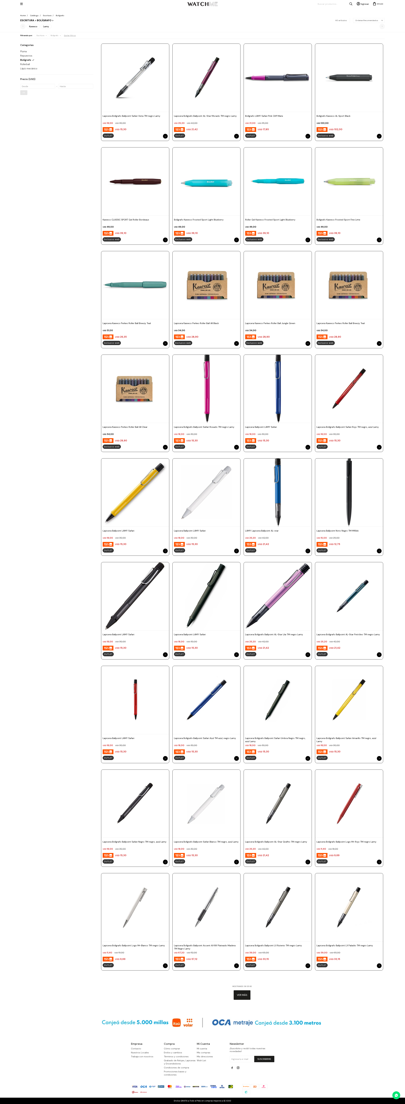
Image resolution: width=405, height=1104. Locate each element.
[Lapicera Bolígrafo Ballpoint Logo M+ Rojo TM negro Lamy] (349, 804)
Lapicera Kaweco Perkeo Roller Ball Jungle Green (270, 323)
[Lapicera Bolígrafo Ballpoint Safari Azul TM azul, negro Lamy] (206, 700)
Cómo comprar (172, 1048)
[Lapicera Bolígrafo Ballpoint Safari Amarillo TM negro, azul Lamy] (349, 700)
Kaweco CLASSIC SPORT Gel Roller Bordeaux (126, 219)
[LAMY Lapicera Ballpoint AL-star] (278, 492)
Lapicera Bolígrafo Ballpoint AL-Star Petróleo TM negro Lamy (348, 634)
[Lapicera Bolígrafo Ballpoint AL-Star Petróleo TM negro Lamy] (349, 596)
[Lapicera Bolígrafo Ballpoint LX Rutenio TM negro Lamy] (278, 907)
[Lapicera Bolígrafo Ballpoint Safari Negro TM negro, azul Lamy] (135, 804)
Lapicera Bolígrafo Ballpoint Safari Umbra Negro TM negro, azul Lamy (275, 740)
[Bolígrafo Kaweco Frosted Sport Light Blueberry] (206, 181)
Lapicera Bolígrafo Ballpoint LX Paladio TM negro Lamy (345, 945)
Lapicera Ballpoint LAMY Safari (261, 427)
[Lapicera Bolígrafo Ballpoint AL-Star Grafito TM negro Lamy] (278, 804)
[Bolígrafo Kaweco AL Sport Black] (349, 78)
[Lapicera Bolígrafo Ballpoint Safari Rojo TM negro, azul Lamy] (349, 389)
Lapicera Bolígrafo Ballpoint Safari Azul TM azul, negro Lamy (205, 738)
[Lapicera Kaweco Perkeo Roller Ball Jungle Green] (278, 285)
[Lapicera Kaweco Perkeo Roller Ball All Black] (206, 285)
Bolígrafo (54, 35)
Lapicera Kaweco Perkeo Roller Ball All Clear (125, 427)
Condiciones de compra (176, 1067)
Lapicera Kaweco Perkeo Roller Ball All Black (196, 323)
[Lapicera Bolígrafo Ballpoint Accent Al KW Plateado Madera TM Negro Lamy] (206, 907)
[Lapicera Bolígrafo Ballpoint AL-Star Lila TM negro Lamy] (278, 596)
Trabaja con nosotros (142, 1056)
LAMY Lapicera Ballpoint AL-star (262, 530)
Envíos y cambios (173, 1052)
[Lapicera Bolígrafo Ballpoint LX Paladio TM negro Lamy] (349, 907)
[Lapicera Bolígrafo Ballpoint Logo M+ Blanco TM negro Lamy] (135, 907)
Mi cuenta (202, 1048)
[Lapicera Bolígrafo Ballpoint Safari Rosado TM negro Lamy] (206, 389)
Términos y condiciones (176, 1056)
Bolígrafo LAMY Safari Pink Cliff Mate (264, 116)
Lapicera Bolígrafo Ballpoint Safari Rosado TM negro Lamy (204, 427)
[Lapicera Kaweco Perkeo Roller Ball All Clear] (135, 389)
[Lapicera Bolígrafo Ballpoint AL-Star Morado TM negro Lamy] (206, 78)
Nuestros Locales (140, 1052)
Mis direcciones (205, 1056)
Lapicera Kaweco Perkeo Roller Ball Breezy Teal (127, 323)
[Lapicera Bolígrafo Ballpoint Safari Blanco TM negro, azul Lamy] (206, 804)
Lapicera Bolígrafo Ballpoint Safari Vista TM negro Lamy (131, 116)
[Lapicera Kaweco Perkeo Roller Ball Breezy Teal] (135, 285)
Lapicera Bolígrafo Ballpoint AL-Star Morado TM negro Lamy (205, 116)
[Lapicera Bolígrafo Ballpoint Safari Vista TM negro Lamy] (135, 78)
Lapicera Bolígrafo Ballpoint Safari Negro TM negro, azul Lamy (134, 841)
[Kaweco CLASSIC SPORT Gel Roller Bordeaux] (135, 181)
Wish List (201, 1060)
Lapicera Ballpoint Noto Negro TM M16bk (338, 530)
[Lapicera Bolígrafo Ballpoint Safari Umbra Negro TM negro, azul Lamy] (278, 700)
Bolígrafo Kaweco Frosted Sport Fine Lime (338, 219)
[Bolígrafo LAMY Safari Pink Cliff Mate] (278, 78)
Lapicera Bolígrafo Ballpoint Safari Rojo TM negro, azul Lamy (348, 427)
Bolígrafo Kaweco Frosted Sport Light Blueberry (199, 219)
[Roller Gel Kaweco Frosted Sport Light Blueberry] (278, 181)
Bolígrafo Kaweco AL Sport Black (333, 116)
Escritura (40, 35)
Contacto (136, 1048)
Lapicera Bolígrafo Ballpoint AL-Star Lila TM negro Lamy (274, 634)
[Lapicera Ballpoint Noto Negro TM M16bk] (349, 492)
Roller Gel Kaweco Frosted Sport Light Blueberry (270, 219)
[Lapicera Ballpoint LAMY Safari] (278, 389)
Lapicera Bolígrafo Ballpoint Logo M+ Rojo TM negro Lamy (346, 841)
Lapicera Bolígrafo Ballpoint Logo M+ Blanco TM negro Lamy (134, 945)
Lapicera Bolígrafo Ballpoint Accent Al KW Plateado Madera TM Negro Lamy (205, 947)
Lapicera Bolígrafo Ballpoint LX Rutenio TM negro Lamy (273, 945)
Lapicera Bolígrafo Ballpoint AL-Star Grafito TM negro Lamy (276, 841)
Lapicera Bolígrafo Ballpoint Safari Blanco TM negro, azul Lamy (206, 841)
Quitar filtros (70, 35)
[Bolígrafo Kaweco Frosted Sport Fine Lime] (349, 181)
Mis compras (203, 1052)
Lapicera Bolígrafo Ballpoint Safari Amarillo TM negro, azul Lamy (346, 740)
